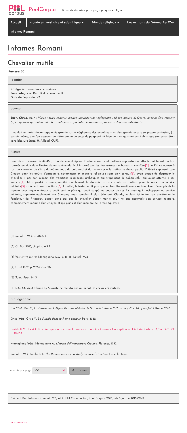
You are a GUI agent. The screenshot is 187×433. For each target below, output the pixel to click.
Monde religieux (104, 22)
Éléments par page (19, 370)
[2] (147, 165)
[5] (23, 186)
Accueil (15, 22)
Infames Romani (22, 31)
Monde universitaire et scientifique (55, 22)
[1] (51, 161)
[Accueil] (17, 10)
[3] (132, 173)
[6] (59, 186)
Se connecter (18, 422)
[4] (22, 182)
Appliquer (79, 370)
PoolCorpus (42, 9)
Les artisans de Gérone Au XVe (150, 22)
